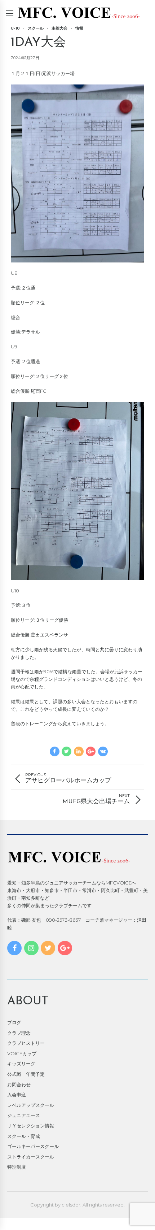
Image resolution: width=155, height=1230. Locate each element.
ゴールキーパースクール (33, 1146)
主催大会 (59, 28)
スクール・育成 (23, 1136)
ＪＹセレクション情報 (30, 1126)
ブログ (14, 1022)
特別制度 (16, 1167)
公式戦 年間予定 (26, 1074)
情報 (79, 28)
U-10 (15, 28)
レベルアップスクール (30, 1105)
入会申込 (16, 1095)
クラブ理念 (19, 1033)
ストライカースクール (30, 1157)
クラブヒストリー (26, 1043)
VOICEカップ (21, 1053)
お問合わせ (19, 1084)
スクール (36, 28)
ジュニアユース (23, 1115)
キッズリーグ (21, 1063)
